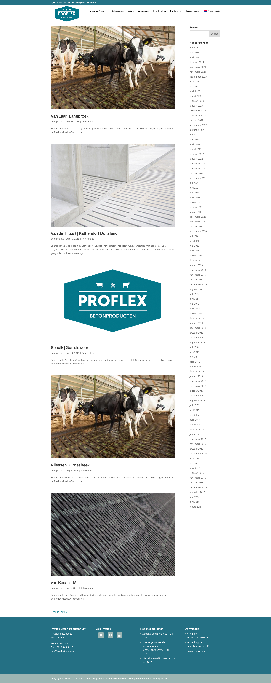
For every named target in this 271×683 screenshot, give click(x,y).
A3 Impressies (160, 678)
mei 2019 (194, 303)
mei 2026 (194, 52)
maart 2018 (196, 366)
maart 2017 (196, 424)
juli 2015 (194, 497)
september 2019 (198, 284)
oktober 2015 (196, 482)
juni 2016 (194, 458)
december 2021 (198, 163)
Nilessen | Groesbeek (70, 465)
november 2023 (198, 71)
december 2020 (198, 216)
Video (131, 11)
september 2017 (198, 395)
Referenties (117, 11)
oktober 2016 (196, 448)
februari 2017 (197, 429)
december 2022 (198, 110)
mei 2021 (194, 192)
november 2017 (198, 385)
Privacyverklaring (196, 650)
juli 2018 (194, 347)
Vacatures (143, 11)
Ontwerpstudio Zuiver (121, 678)
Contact (174, 11)
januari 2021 (196, 211)
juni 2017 (194, 410)
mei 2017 (194, 414)
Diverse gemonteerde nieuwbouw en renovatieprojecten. (153, 646)
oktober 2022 (196, 120)
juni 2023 (194, 81)
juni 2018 (194, 352)
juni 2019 (194, 298)
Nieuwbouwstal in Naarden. (157, 658)
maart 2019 (196, 313)
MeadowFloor (97, 11)
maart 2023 (196, 95)
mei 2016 (194, 463)
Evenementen (193, 11)
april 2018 (195, 361)
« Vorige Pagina (59, 611)
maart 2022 (196, 149)
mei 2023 (194, 86)
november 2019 (198, 274)
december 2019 (198, 269)
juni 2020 (194, 240)
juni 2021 (194, 187)
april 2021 (195, 197)
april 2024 (195, 57)
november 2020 (198, 221)
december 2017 (198, 381)
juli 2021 (194, 182)
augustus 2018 (197, 342)
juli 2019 (194, 294)
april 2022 (195, 144)
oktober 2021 (196, 173)
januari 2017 (196, 434)
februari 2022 (197, 154)
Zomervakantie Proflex (154, 633)
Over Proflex (159, 11)
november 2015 (198, 477)
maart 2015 (196, 506)
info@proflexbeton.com (63, 650)
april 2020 (195, 250)
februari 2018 (197, 371)
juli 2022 (194, 134)
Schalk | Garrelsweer (69, 347)
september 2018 (198, 337)
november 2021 (198, 168)
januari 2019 (196, 322)
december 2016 (198, 439)
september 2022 (198, 124)
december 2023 (198, 66)
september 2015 (198, 487)
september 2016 (198, 453)
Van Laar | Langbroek (70, 116)
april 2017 (195, 419)
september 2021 (198, 178)
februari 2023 (197, 100)
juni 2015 (194, 501)
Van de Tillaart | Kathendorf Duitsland (84, 233)
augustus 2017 (197, 400)
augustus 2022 (197, 129)
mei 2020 (194, 245)
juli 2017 (194, 405)
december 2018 (198, 327)
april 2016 (195, 467)
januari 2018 (196, 376)
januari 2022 (196, 158)
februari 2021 (197, 207)
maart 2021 (196, 202)
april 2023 (195, 91)
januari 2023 (196, 105)
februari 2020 (197, 260)
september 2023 (198, 76)
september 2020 (198, 231)
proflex (60, 121)
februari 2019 (197, 318)
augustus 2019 (197, 289)
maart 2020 (196, 255)
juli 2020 (194, 236)
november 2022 (198, 115)
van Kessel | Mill (65, 582)
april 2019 (195, 308)
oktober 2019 (196, 279)
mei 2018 (194, 356)
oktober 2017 (196, 390)
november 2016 (198, 443)
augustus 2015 (197, 492)
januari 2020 (196, 265)
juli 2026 (194, 47)
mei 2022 (194, 139)
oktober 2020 (196, 226)
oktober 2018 (196, 332)
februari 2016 (197, 472)
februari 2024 (197, 62)
